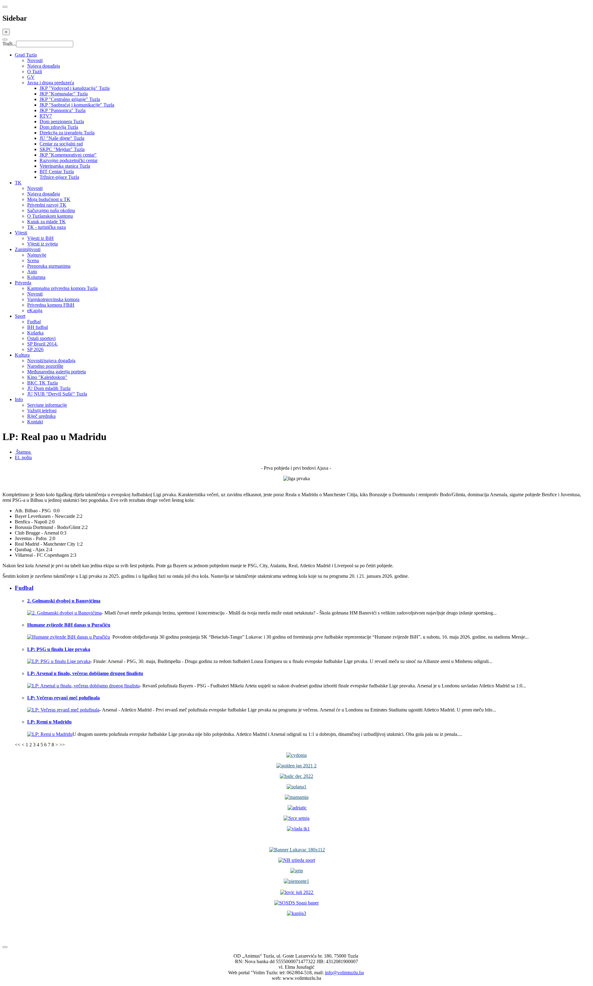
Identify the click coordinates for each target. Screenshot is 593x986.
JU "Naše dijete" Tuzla (62, 138)
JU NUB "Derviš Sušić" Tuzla (57, 393)
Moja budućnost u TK (48, 199)
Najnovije (36, 255)
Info (19, 399)
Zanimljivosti (27, 249)
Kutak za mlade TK (46, 221)
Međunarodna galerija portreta (56, 371)
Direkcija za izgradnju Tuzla (67, 132)
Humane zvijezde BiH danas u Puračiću (68, 624)
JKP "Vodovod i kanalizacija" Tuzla (75, 88)
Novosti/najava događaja (51, 360)
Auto (32, 271)
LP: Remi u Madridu (49, 721)
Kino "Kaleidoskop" (47, 377)
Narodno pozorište (45, 366)
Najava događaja (43, 66)
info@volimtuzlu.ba (344, 972)
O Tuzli (34, 71)
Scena (33, 260)
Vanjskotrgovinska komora (53, 299)
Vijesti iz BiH (40, 238)
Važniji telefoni (42, 410)
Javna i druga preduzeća (50, 82)
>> (62, 744)
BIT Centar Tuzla (57, 171)
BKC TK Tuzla (42, 382)
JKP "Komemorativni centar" (68, 154)
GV (31, 77)
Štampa (23, 452)
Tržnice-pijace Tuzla (59, 177)
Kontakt (35, 421)
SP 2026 (35, 349)
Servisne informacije (47, 405)
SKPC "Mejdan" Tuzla (62, 149)
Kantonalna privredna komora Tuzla (62, 288)
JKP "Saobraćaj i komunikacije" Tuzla (77, 104)
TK (18, 182)
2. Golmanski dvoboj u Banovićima (63, 600)
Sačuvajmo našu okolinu (51, 210)
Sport (20, 316)
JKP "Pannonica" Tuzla (63, 110)
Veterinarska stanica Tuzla (65, 166)
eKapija (34, 310)
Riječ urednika (41, 416)
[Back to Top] (4, 947)
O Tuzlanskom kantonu (50, 216)
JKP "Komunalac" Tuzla (64, 93)
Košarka (35, 332)
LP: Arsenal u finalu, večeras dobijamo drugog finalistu (85, 673)
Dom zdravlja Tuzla (59, 127)
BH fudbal (37, 327)
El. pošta (23, 457)
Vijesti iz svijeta (42, 243)
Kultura (22, 355)
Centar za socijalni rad (61, 143)
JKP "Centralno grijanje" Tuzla (70, 99)
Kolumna (36, 277)
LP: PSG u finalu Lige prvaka (58, 649)
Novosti (35, 60)
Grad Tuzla (26, 54)
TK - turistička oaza (46, 227)
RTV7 (46, 116)
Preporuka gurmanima (48, 266)
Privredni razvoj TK (46, 205)
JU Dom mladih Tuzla (48, 388)
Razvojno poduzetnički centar (69, 160)
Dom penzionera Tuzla (62, 121)
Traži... (9, 43)
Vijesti (21, 232)
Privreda (23, 282)
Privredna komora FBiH (50, 305)
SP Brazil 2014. (42, 343)
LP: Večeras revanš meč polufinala (63, 697)
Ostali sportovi (41, 338)
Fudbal (34, 321)
